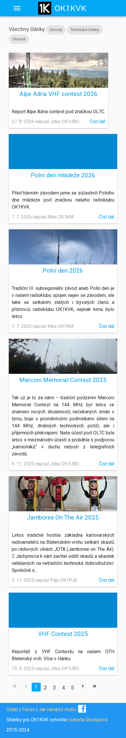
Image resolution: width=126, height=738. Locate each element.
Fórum (28, 709)
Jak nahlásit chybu (57, 709)
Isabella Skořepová (88, 719)
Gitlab (12, 709)
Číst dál (97, 121)
